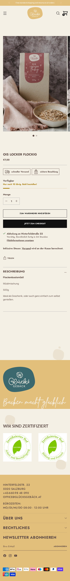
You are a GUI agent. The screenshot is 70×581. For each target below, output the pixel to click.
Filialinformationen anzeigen (20, 240)
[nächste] (61, 3)
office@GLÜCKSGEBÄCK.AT (22, 497)
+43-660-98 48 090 (16, 493)
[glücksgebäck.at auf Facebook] (5, 556)
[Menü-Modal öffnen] (4, 13)
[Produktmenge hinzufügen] (6, 201)
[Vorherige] (9, 3)
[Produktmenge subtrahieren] (16, 201)
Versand (26, 248)
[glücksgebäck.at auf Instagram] (10, 556)
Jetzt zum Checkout (35, 223)
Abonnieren (60, 546)
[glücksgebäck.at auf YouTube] (16, 556)
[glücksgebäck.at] (35, 13)
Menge (7, 194)
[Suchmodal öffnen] (57, 13)
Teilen (10, 258)
